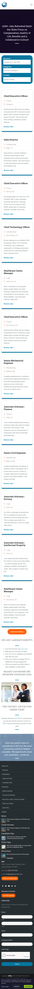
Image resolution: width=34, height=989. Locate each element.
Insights (4, 812)
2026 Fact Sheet (7, 803)
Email (4, 931)
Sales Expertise (7, 791)
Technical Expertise (8, 795)
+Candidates (5, 774)
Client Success (7, 825)
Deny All (16, 986)
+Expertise (4, 787)
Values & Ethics (7, 778)
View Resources (8, 895)
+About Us (4, 766)
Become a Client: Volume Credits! (13, 799)
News (3, 816)
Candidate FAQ (7, 783)
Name (4, 912)
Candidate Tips (7, 833)
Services (5, 770)
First (3, 919)
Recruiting (6, 851)
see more (24, 649)
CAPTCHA (5, 949)
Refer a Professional (10, 878)
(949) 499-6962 (13, 870)
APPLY (5, 723)
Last (3, 926)
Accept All (28, 986)
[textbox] (17, 70)
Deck (15, 718)
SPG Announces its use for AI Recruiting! (18, 854)
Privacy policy (5, 986)
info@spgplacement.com (14, 874)
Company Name (7, 940)
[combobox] (17, 70)
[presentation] (15, 955)
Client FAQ (5, 808)
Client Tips (6, 842)
